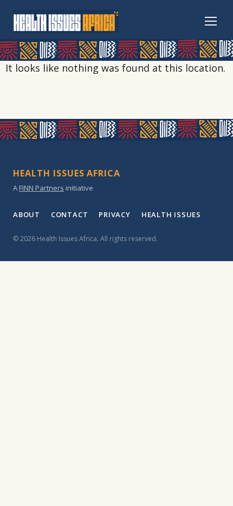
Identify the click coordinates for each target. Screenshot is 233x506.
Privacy (114, 214)
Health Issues (171, 214)
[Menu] (211, 21)
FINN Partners (41, 188)
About (26, 214)
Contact (69, 214)
